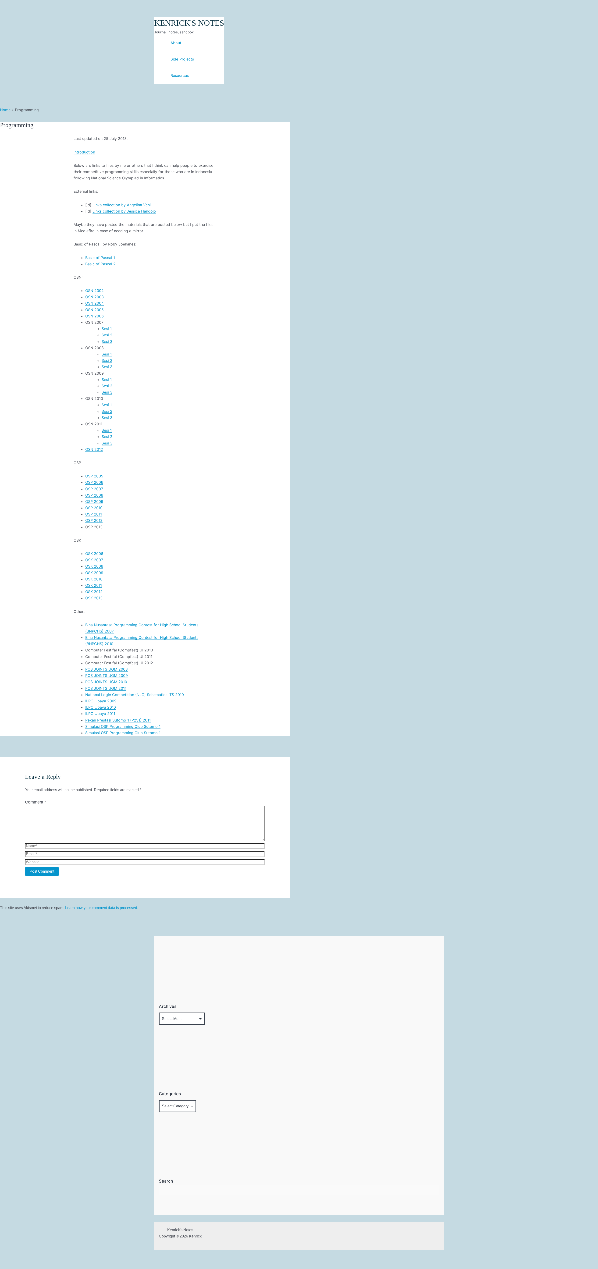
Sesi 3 (107, 341)
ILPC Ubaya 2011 (100, 713)
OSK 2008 (94, 566)
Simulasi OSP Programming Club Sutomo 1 (122, 732)
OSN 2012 (94, 449)
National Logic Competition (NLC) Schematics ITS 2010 (134, 694)
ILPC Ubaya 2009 (101, 701)
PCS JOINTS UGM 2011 (105, 688)
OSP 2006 (94, 482)
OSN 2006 (94, 316)
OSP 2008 (94, 495)
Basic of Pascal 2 (100, 264)
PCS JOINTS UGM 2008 (106, 669)
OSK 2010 (94, 579)
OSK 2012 (94, 591)
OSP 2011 (93, 514)
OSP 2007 (94, 489)
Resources (180, 75)
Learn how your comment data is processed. (101, 908)
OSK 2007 (94, 560)
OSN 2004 (94, 303)
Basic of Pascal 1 (100, 257)
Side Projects (182, 59)
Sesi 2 (107, 335)
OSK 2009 (94, 572)
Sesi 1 (107, 328)
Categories (170, 1093)
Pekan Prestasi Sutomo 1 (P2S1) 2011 (118, 720)
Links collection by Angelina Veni (122, 205)
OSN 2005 (94, 309)
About (176, 42)
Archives (168, 1006)
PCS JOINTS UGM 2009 (106, 675)
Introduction (84, 152)
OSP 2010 (94, 507)
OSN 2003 (94, 297)
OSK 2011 (93, 585)
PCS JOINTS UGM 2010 (106, 681)
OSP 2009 (94, 501)
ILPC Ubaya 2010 (100, 707)
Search (166, 1181)
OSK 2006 (94, 553)
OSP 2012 (94, 520)
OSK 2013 (94, 598)
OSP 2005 (94, 476)
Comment (35, 802)
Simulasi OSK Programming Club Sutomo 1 (122, 726)
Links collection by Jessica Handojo (124, 211)
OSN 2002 (94, 290)
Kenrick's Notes (189, 23)
